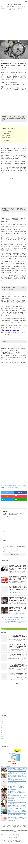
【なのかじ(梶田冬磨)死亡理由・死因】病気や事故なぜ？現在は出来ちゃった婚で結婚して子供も (17, 797)
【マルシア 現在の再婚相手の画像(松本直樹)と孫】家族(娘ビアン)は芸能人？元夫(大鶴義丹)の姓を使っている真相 (17, 665)
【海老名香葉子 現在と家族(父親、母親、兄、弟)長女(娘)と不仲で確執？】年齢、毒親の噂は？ (17, 637)
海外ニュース (3, 730)
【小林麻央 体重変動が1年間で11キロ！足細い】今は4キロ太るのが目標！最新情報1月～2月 (17, 609)
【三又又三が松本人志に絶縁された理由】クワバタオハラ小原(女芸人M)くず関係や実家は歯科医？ (17, 788)
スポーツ (2, 721)
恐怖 (2, 727)
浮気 (6, 487)
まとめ (2, 719)
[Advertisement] (14, 26)
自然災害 (2, 736)
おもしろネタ (3, 718)
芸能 (3, 483)
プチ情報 (2, 723)
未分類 (2, 729)
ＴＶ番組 (2, 741)
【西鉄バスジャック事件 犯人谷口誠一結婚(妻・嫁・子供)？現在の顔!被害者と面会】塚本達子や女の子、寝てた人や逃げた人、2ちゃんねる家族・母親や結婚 (14, 813)
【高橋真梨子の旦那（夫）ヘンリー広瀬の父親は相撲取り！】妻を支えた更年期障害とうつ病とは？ (17, 802)
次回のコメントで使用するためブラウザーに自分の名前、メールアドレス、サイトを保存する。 (14, 547)
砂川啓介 (9, 487)
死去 (2, 487)
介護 (10, 485)
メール (4, 535)
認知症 (16, 487)
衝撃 (2, 740)
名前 (4, 531)
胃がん (13, 487)
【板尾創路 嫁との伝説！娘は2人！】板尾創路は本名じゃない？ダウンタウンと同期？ (17, 656)
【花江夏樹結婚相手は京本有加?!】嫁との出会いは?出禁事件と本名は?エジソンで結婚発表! (17, 819)
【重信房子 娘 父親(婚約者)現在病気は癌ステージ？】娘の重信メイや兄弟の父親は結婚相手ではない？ (17, 599)
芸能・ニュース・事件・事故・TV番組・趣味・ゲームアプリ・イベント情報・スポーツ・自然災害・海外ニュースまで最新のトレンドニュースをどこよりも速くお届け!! (14, 836)
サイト (4, 540)
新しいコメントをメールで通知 (11, 549)
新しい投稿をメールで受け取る (11, 552)
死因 (4, 487)
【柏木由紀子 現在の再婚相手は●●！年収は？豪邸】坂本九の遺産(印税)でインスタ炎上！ (17, 675)
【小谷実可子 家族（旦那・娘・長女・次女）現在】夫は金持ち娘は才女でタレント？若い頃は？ (17, 781)
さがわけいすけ (5, 485)
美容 (2, 734)
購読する (4, 629)
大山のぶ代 (20, 485)
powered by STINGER (16, 841)
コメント (5, 516)
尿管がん (25, 485)
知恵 (2, 732)
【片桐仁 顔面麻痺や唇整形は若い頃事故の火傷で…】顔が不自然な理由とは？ (17, 793)
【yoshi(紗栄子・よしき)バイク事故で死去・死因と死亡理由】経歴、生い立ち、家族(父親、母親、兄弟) (17, 807)
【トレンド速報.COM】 (14, 4)
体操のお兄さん (14, 485)
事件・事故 (3, 725)
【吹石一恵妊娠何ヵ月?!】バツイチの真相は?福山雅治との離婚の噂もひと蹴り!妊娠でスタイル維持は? (18, 588)
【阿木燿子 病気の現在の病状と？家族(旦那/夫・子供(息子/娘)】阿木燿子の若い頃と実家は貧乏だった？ (17, 646)
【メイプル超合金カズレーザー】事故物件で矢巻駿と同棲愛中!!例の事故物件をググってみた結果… (18, 578)
